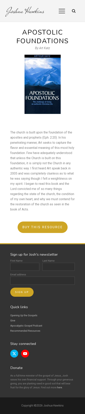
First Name (16, 260)
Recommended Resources (25, 330)
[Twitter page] (14, 354)
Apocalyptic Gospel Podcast (26, 325)
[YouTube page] (25, 354)
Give (12, 320)
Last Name (48, 260)
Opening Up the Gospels (23, 315)
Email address (18, 274)
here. (60, 387)
